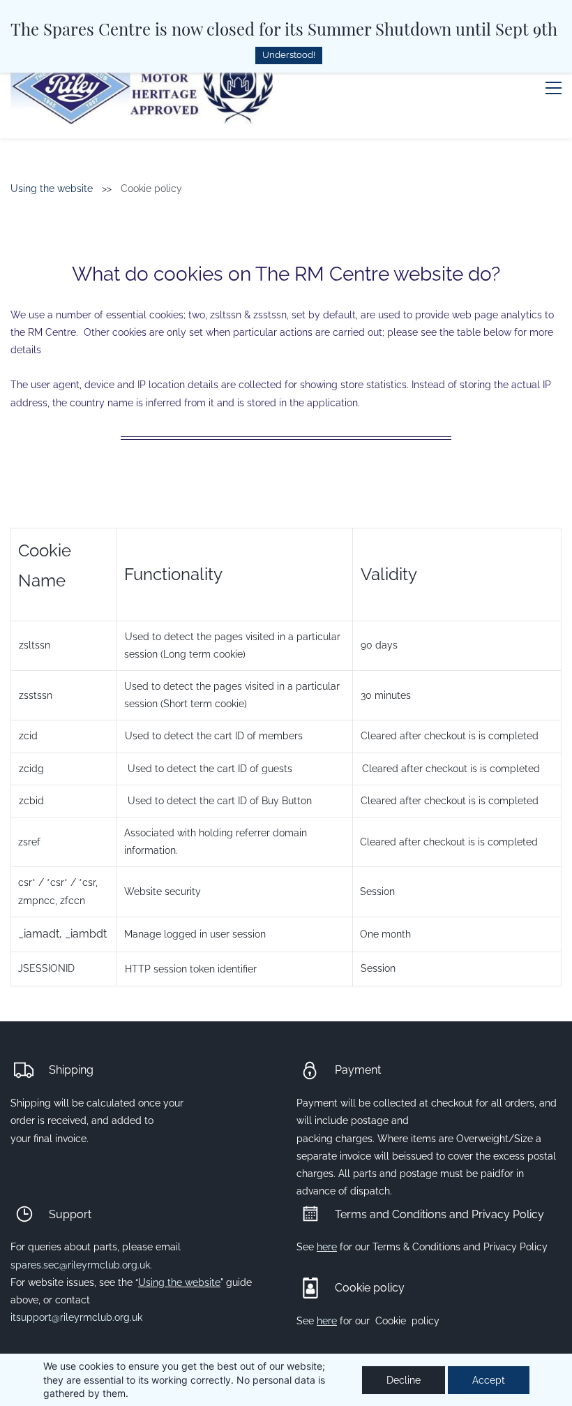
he (322, 1320)
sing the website (183, 1282)
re (332, 1320)
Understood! (288, 55)
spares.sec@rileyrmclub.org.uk (80, 1265)
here (327, 1246)
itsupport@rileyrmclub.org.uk (76, 1317)
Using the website (51, 188)
